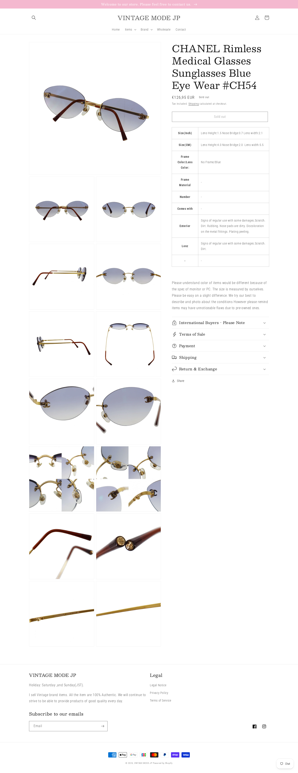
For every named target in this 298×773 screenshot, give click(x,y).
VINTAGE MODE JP (143, 763)
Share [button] (180, 381)
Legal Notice (158, 685)
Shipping (193, 103)
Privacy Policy (159, 693)
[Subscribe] (102, 726)
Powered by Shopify (163, 763)
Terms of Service (160, 700)
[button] (34, 18)
